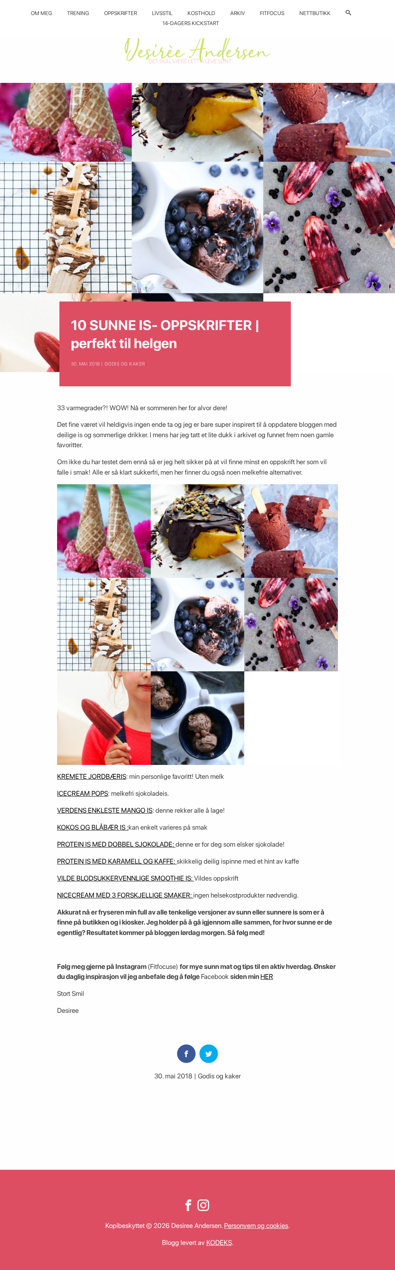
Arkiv (237, 13)
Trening (78, 13)
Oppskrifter (120, 13)
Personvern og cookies (256, 1225)
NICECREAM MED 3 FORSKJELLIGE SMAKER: (125, 895)
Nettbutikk (315, 13)
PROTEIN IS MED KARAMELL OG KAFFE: (117, 861)
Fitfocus (272, 13)
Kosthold (201, 13)
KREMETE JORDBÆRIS (91, 776)
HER (266, 976)
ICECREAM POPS (82, 793)
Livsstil (162, 13)
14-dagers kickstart (190, 23)
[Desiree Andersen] (197, 47)
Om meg (41, 13)
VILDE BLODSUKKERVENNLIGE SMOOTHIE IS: (125, 878)
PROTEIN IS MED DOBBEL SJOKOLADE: (116, 844)
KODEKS (219, 1242)
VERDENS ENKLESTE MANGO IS (104, 810)
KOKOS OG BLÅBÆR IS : (92, 827)
